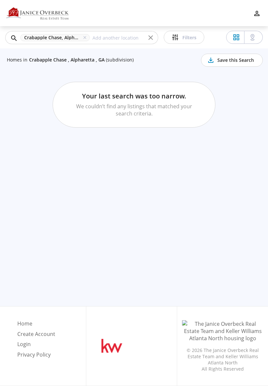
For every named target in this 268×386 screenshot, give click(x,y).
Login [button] (24, 344)
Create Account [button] (36, 334)
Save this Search (235, 60)
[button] (56, 37)
